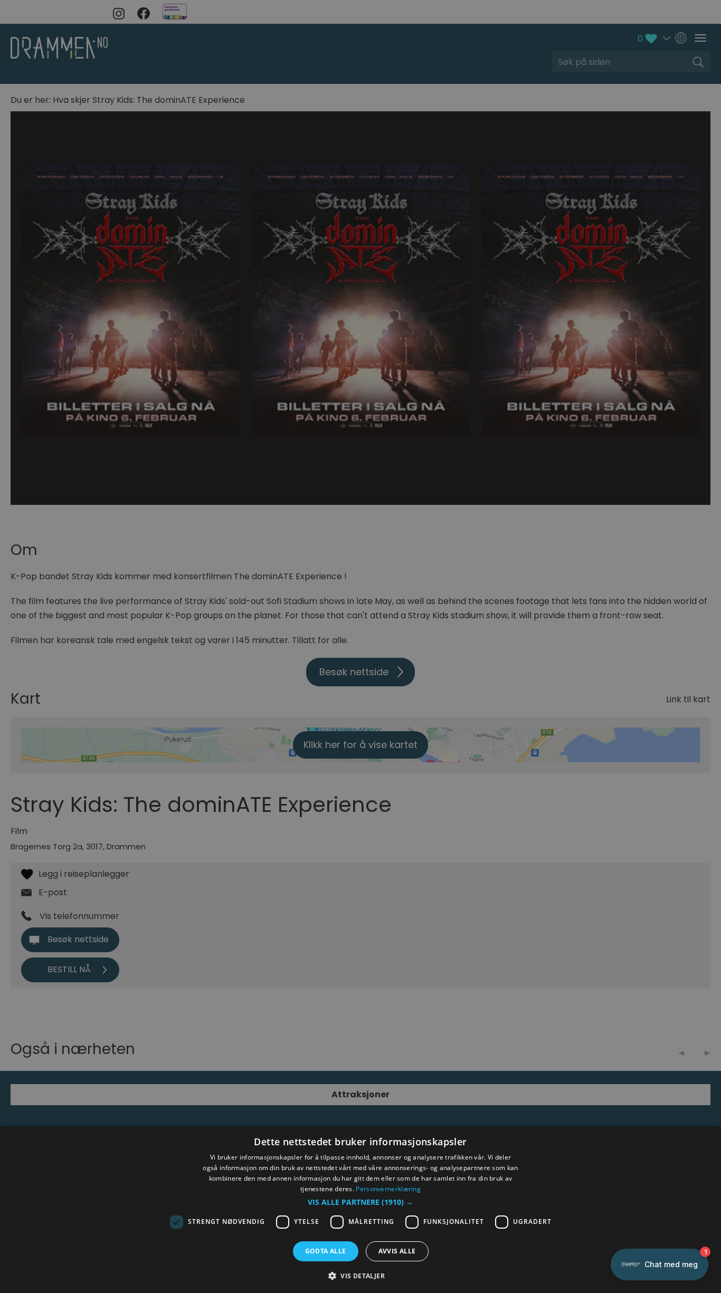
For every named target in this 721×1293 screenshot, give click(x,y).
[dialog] (360, 1209)
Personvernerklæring (388, 1188)
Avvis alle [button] (397, 1251)
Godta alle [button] (325, 1251)
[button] (360, 1202)
